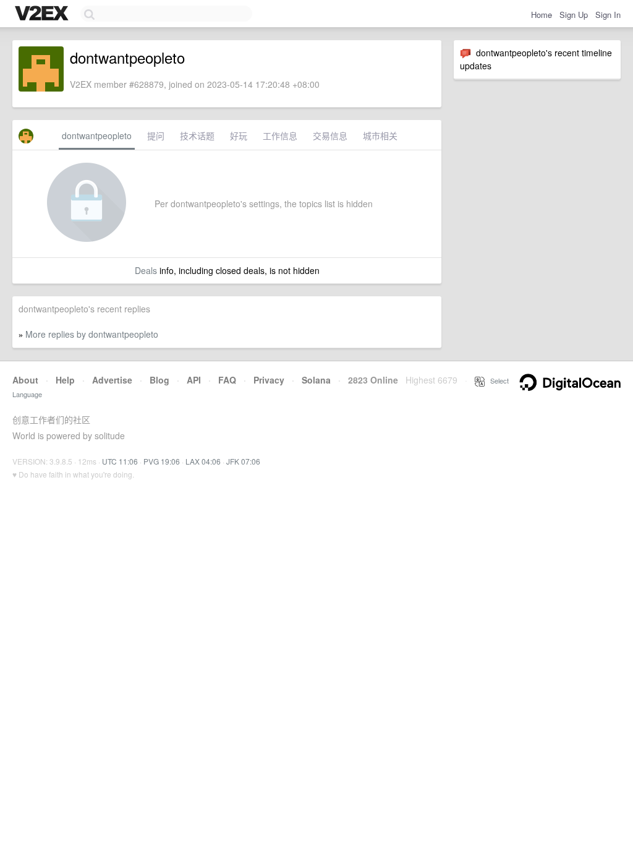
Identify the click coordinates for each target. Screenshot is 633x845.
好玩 (238, 135)
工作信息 (280, 135)
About (25, 380)
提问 (155, 135)
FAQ (227, 380)
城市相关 (380, 135)
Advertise (112, 380)
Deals (146, 270)
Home (541, 14)
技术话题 (197, 135)
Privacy (268, 380)
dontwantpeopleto (97, 135)
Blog (159, 380)
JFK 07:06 (243, 461)
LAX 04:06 (203, 461)
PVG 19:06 (161, 461)
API (194, 380)
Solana (316, 380)
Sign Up (573, 14)
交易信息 (330, 135)
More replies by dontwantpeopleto (91, 334)
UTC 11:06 (120, 461)
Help (65, 380)
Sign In (608, 14)
